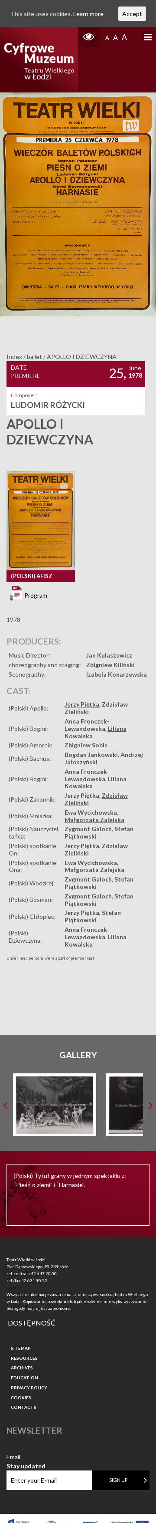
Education (24, 1377)
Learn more (88, 13)
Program (35, 595)
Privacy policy (29, 1387)
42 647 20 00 (44, 1273)
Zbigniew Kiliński (110, 664)
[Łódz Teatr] (39, 60)
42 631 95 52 (34, 1280)
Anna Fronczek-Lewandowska (87, 724)
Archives (22, 1367)
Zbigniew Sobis (86, 745)
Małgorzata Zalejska (94, 819)
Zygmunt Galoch (88, 828)
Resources (24, 1358)
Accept (132, 13)
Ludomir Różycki (48, 405)
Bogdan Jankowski (91, 754)
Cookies (21, 1397)
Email (26, 1457)
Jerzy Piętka (82, 704)
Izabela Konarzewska (116, 674)
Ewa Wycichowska (91, 812)
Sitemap (21, 1348)
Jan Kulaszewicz (109, 655)
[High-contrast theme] (89, 37)
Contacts (23, 1407)
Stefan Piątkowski (93, 916)
